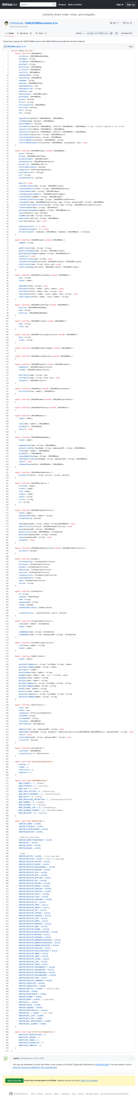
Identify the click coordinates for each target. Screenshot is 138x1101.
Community (65, 1094)
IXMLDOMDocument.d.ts (41, 23)
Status (56, 1094)
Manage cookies (92, 1094)
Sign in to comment (89, 1080)
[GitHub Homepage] (11, 1094)
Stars (42, 33)
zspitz (16, 1058)
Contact (81, 1094)
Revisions (25, 33)
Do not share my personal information (115, 1094)
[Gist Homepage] (10, 4)
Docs (74, 1094)
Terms (33, 1094)
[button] (111, 33)
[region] (69, 550)
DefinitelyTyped (102, 1064)
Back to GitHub (75, 4)
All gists (62, 4)
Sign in (119, 4)
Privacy (40, 1094)
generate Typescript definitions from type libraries (35, 1067)
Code (11, 33)
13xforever (16, 23)
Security (48, 1094)
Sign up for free (14, 1080)
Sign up (131, 4)
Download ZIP (126, 33)
